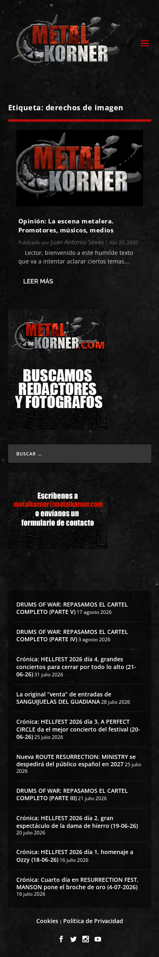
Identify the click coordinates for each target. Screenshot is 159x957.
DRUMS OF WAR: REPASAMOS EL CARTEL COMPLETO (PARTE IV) (72, 635)
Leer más (38, 281)
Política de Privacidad (93, 921)
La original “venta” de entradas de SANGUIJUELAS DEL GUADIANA (63, 697)
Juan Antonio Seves (77, 242)
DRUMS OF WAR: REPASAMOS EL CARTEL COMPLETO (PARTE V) (72, 608)
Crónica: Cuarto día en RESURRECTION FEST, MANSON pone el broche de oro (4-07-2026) (77, 883)
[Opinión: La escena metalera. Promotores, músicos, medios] (79, 168)
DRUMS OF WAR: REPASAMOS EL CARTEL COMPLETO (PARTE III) (72, 794)
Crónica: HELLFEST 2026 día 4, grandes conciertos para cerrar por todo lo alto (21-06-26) (76, 666)
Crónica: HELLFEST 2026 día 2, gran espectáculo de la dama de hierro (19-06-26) (77, 821)
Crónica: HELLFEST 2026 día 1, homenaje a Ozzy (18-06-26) (74, 855)
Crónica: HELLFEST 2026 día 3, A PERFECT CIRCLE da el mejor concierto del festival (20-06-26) (78, 729)
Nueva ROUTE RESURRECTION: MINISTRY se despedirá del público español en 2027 (76, 760)
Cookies (47, 921)
